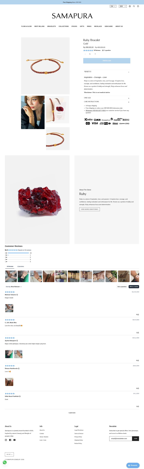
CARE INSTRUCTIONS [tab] (91, 101)
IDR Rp (9, 454)
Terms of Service (78, 433)
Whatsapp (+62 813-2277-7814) (96, 110)
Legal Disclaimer (78, 430)
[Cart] (138, 6)
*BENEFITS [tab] (87, 71)
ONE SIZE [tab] (87, 98)
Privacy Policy (78, 437)
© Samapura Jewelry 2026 (14, 459)
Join (135, 438)
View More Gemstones (89, 209)
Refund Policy (78, 443)
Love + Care (43, 440)
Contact (42, 433)
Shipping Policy (78, 440)
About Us (42, 430)
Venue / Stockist (44, 437)
